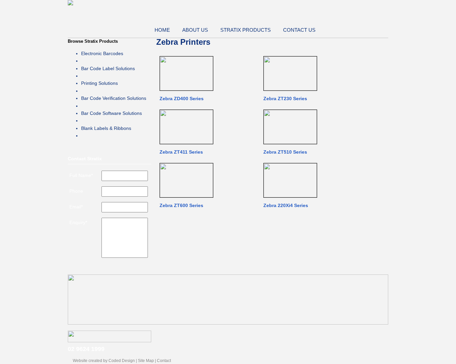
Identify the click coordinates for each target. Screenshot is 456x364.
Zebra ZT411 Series (181, 152)
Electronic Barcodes (102, 53)
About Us (195, 30)
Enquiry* (78, 222)
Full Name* (81, 175)
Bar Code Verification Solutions (113, 98)
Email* (76, 206)
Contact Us (299, 30)
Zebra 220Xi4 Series (285, 205)
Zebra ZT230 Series (285, 98)
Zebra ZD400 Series (182, 98)
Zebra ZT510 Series (285, 152)
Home (162, 30)
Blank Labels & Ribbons (106, 128)
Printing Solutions (99, 83)
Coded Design (121, 360)
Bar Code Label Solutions (108, 68)
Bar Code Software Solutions (111, 113)
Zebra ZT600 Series (181, 205)
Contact (164, 360)
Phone (76, 191)
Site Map (146, 360)
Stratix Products (245, 30)
